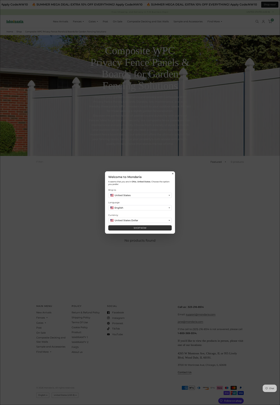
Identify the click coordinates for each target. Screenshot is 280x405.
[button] (140, 195)
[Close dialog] (172, 173)
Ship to (112, 190)
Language (114, 202)
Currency (113, 215)
